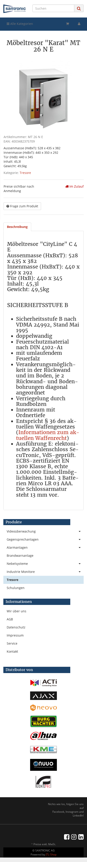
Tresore (25, 173)
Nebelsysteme (17, 563)
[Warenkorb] (67, 23)
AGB (10, 619)
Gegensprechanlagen (23, 539)
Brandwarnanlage (20, 555)
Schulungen (16, 588)
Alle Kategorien (21, 24)
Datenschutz (16, 627)
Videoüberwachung (21, 531)
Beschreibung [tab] (17, 227)
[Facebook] (66, 836)
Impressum (15, 635)
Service (12, 643)
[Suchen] (79, 8)
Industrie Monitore (21, 572)
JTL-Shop (51, 854)
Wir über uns (16, 611)
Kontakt (12, 651)
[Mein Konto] (79, 23)
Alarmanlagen (17, 547)
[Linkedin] (81, 836)
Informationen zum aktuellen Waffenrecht (47, 435)
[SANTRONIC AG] (14, 8)
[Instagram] (74, 836)
